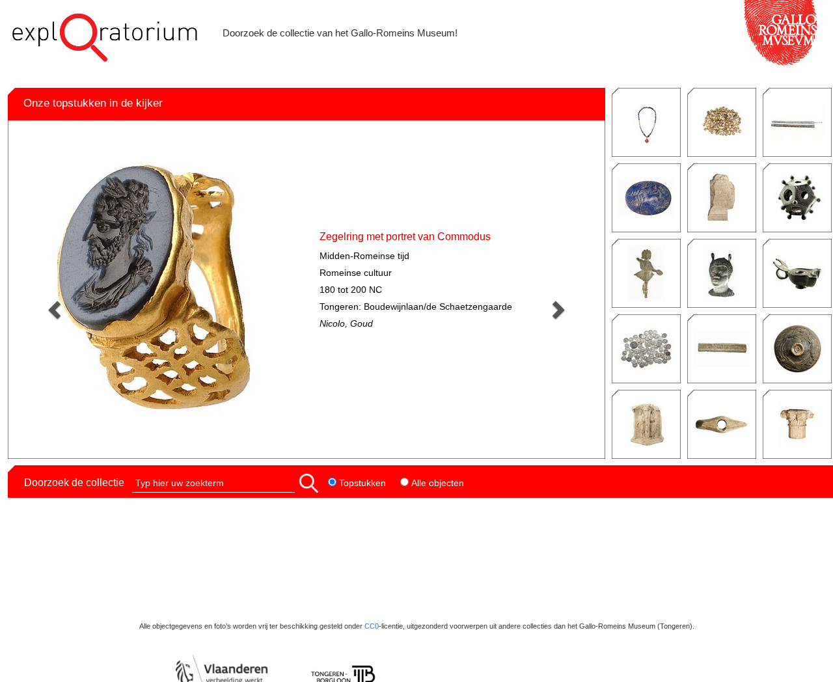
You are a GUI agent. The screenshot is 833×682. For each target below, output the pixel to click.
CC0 (371, 626)
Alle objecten (436, 483)
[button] (308, 482)
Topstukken (361, 483)
